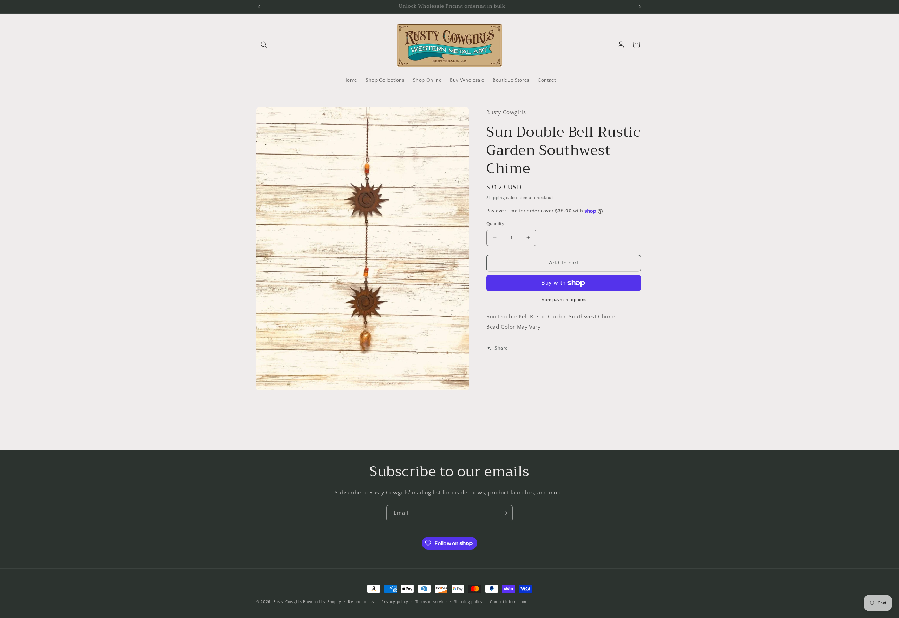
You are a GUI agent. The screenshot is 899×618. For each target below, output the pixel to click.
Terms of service (431, 601)
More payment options (563, 299)
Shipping (495, 197)
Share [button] (501, 348)
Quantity (495, 223)
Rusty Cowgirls (287, 602)
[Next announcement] (640, 6)
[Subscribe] (504, 513)
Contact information (508, 601)
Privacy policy (394, 601)
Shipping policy (468, 601)
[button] (264, 45)
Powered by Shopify (322, 602)
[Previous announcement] (259, 6)
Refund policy (361, 601)
